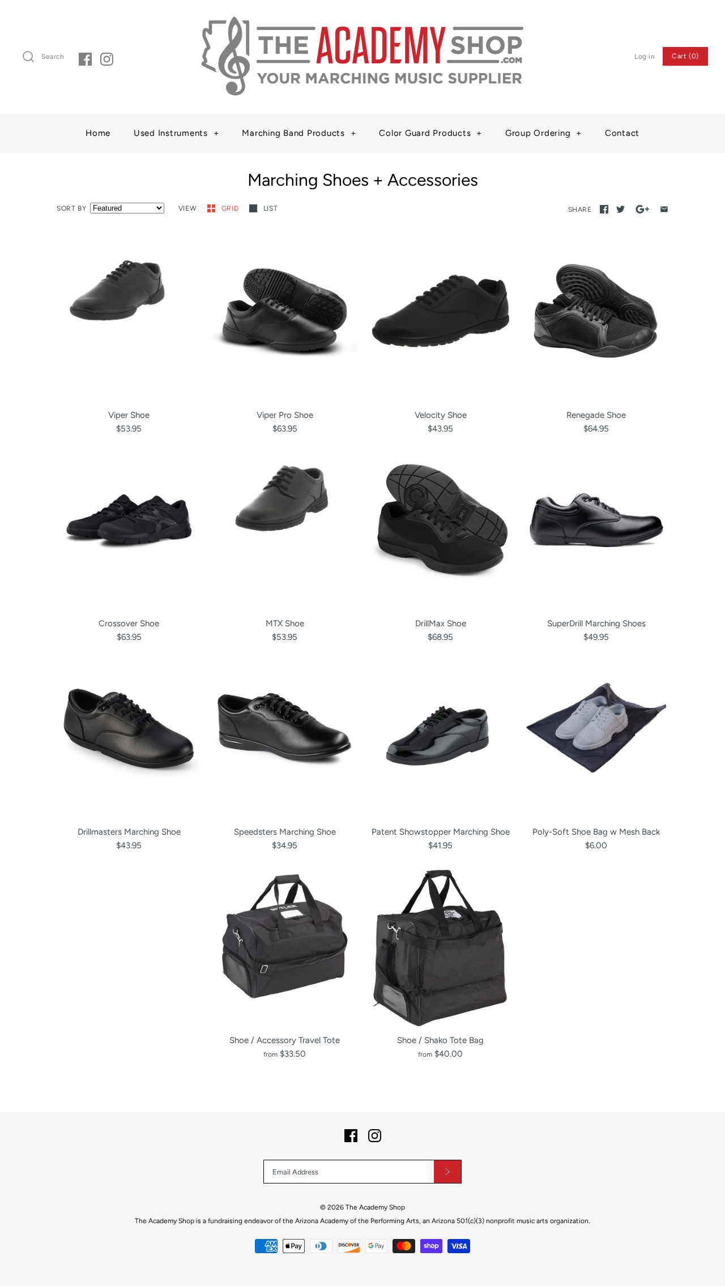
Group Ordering (543, 133)
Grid (231, 208)
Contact (622, 133)
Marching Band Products (299, 133)
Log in (644, 57)
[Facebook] (85, 59)
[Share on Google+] (642, 209)
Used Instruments (176, 133)
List (270, 208)
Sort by (71, 208)
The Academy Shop (375, 1207)
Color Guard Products (430, 133)
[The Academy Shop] (362, 18)
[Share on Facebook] (604, 209)
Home (98, 133)
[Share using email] (664, 209)
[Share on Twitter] (620, 209)
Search (53, 57)
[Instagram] (106, 59)
